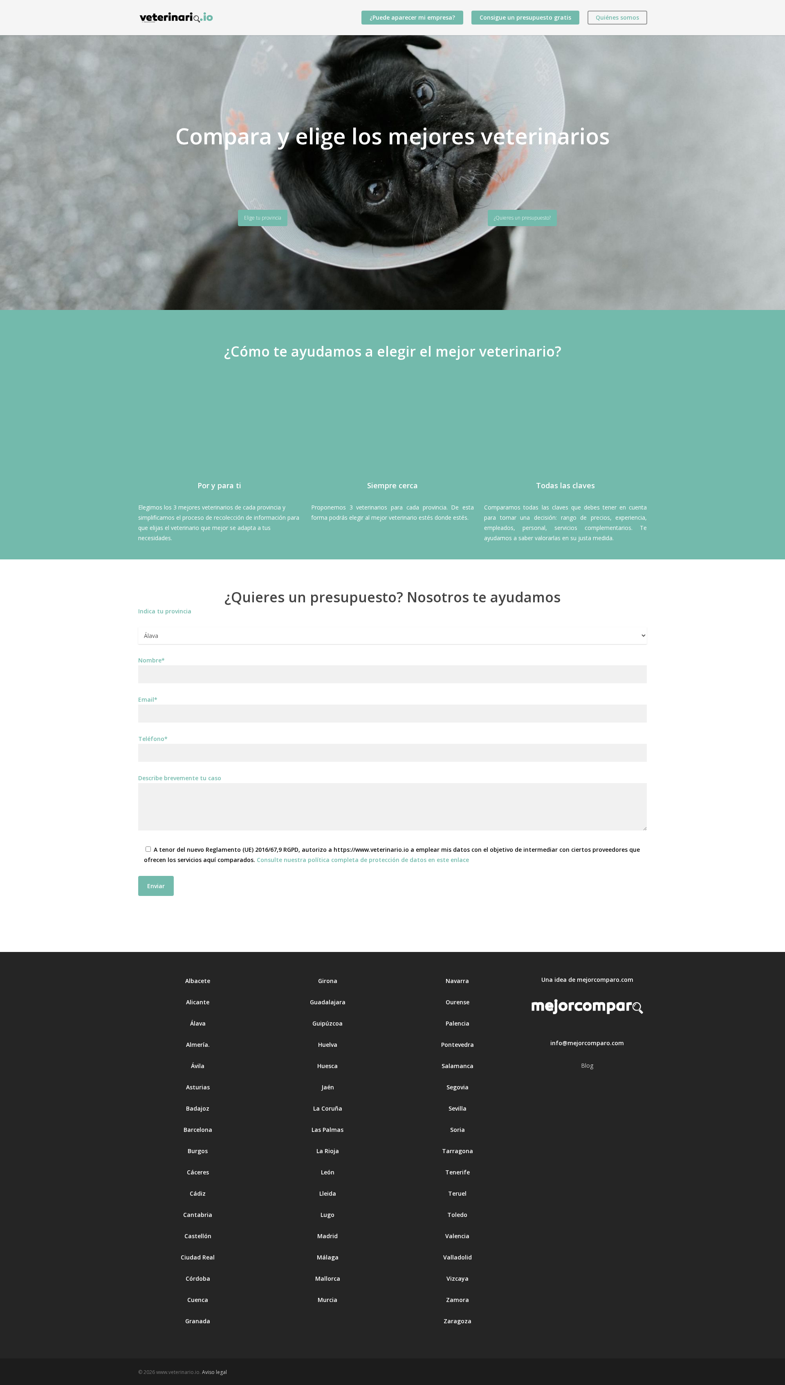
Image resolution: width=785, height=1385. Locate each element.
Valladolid (457, 1257)
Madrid (327, 1236)
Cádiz (198, 1193)
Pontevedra (457, 1044)
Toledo (457, 1215)
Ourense (457, 1002)
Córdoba (198, 1278)
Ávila (197, 1066)
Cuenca (197, 1300)
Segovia (457, 1087)
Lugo (327, 1215)
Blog (587, 1065)
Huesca (327, 1066)
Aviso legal (214, 1372)
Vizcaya (457, 1278)
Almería (197, 1044)
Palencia (457, 1023)
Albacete (197, 981)
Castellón (197, 1236)
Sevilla (458, 1108)
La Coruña (327, 1108)
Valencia (457, 1236)
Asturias (198, 1087)
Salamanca (457, 1066)
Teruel (457, 1193)
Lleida (327, 1193)
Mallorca (327, 1278)
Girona (327, 981)
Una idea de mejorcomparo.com (587, 979)
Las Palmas (327, 1130)
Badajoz (197, 1108)
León (327, 1172)
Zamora (457, 1300)
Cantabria (197, 1215)
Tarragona (457, 1151)
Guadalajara (327, 1002)
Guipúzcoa (327, 1023)
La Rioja (327, 1151)
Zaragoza (457, 1321)
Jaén (327, 1087)
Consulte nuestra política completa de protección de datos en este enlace (363, 860)
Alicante (197, 1002)
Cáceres (198, 1172)
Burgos (198, 1151)
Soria (457, 1130)
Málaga (328, 1257)
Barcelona (198, 1130)
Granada (197, 1321)
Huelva (327, 1044)
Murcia (327, 1300)
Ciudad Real (198, 1257)
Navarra (457, 981)
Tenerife (457, 1172)
